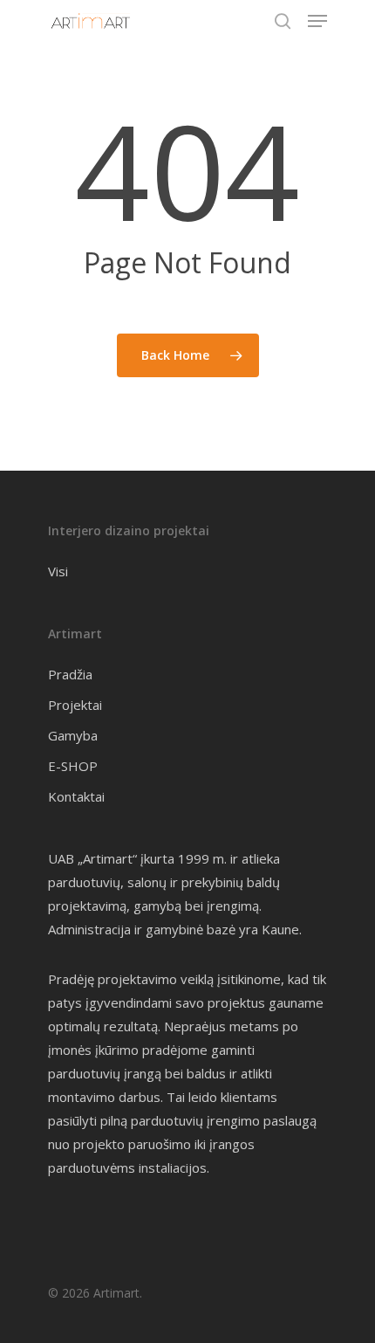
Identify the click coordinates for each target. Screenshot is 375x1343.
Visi (58, 571)
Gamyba (73, 735)
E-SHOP (73, 766)
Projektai (75, 704)
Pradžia (70, 674)
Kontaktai (76, 796)
